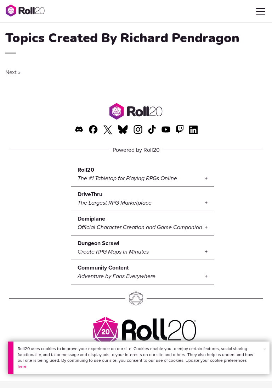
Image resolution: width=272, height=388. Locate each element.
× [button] (264, 349)
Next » (13, 72)
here (22, 366)
